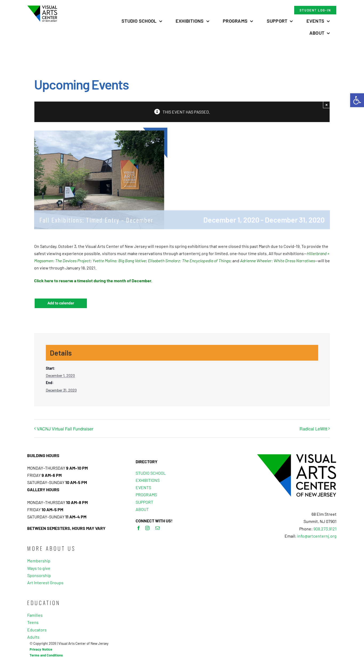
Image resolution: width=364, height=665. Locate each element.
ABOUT (142, 509)
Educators (37, 629)
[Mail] (157, 528)
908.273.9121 (325, 528)
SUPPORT (144, 502)
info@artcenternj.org (317, 535)
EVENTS (143, 487)
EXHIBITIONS (148, 480)
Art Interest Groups (45, 582)
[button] (357, 100)
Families (35, 615)
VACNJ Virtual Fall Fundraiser (65, 429)
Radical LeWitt (313, 429)
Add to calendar (60, 303)
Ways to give (38, 568)
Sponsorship (39, 575)
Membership (38, 560)
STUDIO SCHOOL (151, 472)
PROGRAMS (146, 494)
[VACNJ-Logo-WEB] (42, 7)
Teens (33, 622)
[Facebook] (138, 528)
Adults (33, 636)
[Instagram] (147, 528)
